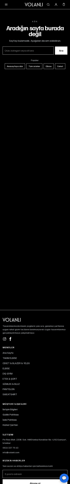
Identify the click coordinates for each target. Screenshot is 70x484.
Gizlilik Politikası (11, 414)
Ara (61, 50)
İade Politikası (10, 419)
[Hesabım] (56, 4)
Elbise (49, 66)
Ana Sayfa (8, 352)
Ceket (60, 66)
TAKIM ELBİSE (10, 357)
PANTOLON (8, 389)
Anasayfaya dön (15, 66)
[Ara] (48, 4)
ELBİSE (6, 368)
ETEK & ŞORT (10, 378)
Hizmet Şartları (10, 424)
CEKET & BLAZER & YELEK (16, 363)
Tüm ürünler (34, 66)
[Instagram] (5, 339)
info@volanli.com (11, 452)
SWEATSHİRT (10, 394)
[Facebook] (10, 339)
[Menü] (6, 4)
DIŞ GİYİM (8, 373)
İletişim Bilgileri (10, 409)
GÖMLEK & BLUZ (11, 383)
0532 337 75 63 (10, 447)
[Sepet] (63, 4)
